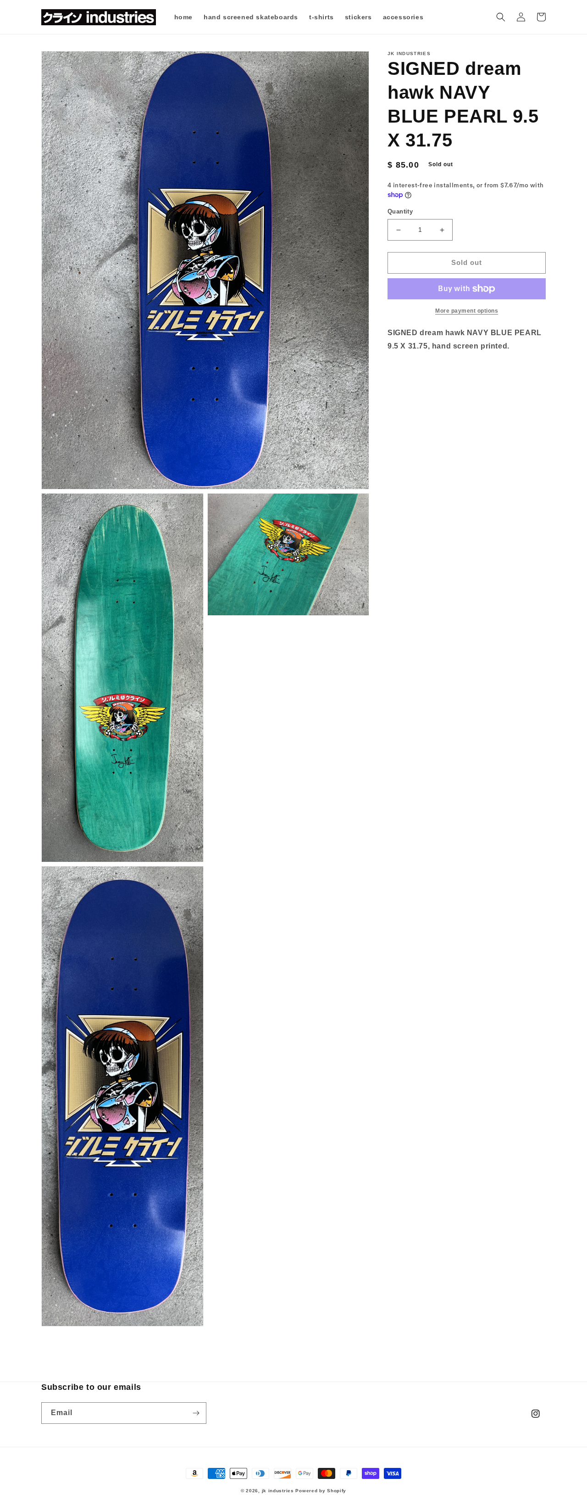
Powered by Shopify (320, 1490)
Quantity (400, 211)
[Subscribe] (196, 1413)
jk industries (278, 1490)
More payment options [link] (466, 311)
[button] (501, 17)
